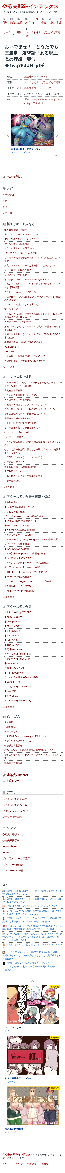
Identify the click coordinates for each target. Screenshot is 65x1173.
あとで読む (14, 177)
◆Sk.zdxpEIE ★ (12, 681)
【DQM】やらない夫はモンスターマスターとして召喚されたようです (32, 298)
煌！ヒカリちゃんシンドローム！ (21, 292)
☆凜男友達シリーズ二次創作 (19, 534)
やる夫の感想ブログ (13, 834)
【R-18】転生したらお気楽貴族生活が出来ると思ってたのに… (32, 443)
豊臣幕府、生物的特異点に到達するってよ (25, 356)
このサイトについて (13, 1164)
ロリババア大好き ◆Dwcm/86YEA (21, 677)
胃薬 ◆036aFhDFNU (14, 649)
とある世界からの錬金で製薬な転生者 (23, 476)
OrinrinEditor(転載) (13, 870)
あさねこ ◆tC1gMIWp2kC (17, 612)
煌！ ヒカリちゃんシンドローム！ (22, 234)
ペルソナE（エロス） (15, 436)
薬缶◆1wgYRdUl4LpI (36, 76)
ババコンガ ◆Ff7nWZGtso (17, 686)
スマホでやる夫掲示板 (14, 804)
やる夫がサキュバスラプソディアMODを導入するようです (32, 756)
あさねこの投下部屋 (14, 511)
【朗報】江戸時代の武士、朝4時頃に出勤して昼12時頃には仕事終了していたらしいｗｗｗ (31, 912)
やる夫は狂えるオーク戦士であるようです (25, 413)
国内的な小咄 (11, 502)
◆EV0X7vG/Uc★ (12, 640)
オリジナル (8, 194)
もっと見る (8, 366)
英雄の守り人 (11, 731)
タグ (27, 22)
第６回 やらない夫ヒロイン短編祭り (23, 567)
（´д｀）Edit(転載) (12, 864)
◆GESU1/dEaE (11, 626)
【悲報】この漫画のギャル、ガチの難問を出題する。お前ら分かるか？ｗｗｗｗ (32, 892)
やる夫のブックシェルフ (37, 88)
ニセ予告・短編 (12, 480)
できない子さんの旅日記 (16, 243)
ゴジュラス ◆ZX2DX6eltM (17, 654)
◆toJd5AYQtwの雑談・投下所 (19, 507)
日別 (4, 22)
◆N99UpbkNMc (12, 621)
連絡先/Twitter (17, 775)
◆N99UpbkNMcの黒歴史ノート (20, 521)
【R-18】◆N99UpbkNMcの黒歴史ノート (25, 553)
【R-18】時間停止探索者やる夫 (20, 422)
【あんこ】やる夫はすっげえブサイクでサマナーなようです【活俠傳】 (32, 286)
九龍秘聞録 (10, 726)
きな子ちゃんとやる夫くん (17, 740)
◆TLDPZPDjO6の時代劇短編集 (19, 530)
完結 (4, 200)
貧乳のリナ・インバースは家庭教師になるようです (30, 265)
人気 (51, 22)
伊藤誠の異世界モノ (14, 745)
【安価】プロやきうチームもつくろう (23, 457)
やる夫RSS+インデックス (30, 6)
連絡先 (45, 1164)
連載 (19, 22)
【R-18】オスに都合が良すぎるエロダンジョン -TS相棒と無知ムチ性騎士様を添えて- (33, 315)
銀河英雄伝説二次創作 (15, 229)
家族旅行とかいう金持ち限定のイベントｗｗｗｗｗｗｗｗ (32, 946)
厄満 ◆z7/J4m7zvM (14, 668)
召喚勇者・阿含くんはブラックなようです (25, 404)
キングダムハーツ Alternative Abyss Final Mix (28, 279)
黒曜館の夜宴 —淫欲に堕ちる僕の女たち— (26, 342)
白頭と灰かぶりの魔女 (15, 274)
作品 (12, 22)
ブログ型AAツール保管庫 (16, 858)
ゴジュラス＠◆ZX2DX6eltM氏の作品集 (24, 516)
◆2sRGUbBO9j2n (13, 616)
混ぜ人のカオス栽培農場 (16, 544)
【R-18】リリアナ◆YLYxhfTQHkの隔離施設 (26, 562)
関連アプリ (33, 1164)
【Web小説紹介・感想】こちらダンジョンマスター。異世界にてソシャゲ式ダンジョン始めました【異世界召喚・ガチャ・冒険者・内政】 (32, 937)
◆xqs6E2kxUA (11, 644)
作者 (43, 22)
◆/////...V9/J (10, 691)
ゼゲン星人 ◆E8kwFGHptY (18, 658)
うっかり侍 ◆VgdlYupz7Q (17, 700)
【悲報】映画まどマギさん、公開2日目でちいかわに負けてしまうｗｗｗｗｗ (31, 900)
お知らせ (13, 780)
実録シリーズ (11, 309)
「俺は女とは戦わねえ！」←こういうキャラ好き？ (31, 906)
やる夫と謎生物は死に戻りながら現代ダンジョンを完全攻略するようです (32, 451)
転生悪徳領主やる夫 (14, 462)
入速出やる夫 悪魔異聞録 (17, 399)
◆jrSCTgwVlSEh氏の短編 (16, 548)
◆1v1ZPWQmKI (12, 663)
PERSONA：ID (11, 346)
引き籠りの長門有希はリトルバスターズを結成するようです (32, 259)
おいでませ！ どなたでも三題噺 (42, 82)
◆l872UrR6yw (11, 695)
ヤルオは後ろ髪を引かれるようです (22, 427)
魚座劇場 (8, 722)
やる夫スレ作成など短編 (16, 432)
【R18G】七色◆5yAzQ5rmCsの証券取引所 (25, 572)
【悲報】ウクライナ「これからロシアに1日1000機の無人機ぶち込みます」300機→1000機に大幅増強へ (31, 920)
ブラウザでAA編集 (12, 816)
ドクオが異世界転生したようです (21, 395)
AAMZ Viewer (10, 846)
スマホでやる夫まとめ (14, 798)
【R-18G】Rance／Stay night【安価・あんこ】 (28, 736)
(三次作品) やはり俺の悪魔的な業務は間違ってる (29, 750)
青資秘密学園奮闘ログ (15, 390)
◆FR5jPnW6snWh (13, 672)
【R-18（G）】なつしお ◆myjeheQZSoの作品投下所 (31, 539)
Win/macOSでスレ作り (15, 810)
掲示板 (59, 20)
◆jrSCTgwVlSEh (12, 630)
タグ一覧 (7, 212)
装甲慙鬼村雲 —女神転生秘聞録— (21, 466)
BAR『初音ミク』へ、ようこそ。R (21, 239)
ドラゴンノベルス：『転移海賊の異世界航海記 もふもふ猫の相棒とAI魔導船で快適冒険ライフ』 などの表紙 (32, 927)
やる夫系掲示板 (10, 840)
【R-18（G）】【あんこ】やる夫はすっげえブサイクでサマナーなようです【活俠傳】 (33, 384)
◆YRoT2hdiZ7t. (12, 635)
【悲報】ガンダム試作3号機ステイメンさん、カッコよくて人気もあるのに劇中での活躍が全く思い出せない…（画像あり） (31, 966)
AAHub (6, 852)
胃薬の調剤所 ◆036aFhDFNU (19, 558)
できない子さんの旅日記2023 (19, 248)
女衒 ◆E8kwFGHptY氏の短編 (19, 590)
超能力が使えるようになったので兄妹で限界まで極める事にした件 (32, 328)
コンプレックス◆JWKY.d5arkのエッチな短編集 (28, 581)
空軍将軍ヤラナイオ (14, 471)
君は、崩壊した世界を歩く (17, 270)
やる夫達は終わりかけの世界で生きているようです (30, 409)
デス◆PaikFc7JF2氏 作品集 (17, 586)
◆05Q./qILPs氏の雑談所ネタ (18, 576)
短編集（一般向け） (14, 762)
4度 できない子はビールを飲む (20, 253)
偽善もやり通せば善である (17, 418)
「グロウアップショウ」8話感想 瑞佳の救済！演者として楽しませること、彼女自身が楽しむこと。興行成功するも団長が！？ (32, 955)
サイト (35, 20)
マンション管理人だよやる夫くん (21, 304)
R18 (4, 206)
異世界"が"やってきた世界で (18, 321)
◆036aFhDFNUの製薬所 (16, 525)
